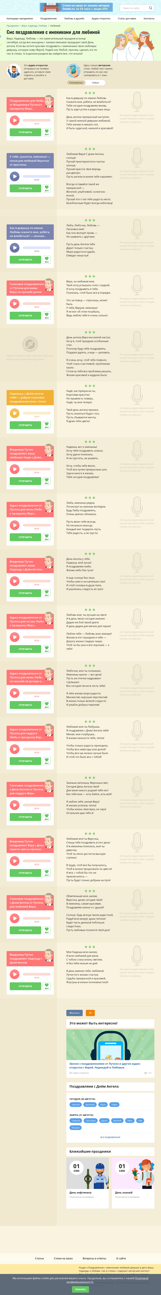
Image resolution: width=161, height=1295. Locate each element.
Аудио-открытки (101, 18)
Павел (114, 1104)
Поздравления (48, 18)
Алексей (76, 1104)
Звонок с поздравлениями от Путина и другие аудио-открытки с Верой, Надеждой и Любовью (105, 1065)
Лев (140, 1120)
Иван (129, 1120)
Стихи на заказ (63, 1258)
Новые (95, 82)
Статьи (39, 1258)
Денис (104, 1120)
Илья (102, 1104)
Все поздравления (110, 1137)
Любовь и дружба (74, 18)
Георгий (76, 1120)
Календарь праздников (20, 18)
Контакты (149, 18)
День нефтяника (80, 1192)
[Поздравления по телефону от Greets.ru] (20, 7)
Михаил (75, 1127)
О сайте (121, 1258)
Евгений (117, 1120)
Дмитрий (90, 1104)
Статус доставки (127, 18)
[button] (14, 120)
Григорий (90, 1120)
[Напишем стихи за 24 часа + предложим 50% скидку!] (76, 7)
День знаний (124, 1192)
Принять (80, 1289)
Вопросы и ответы (94, 1258)
